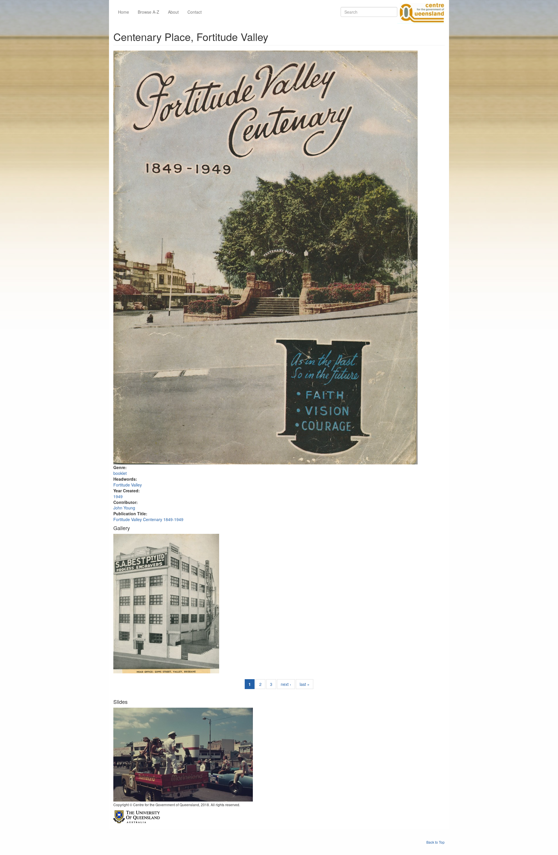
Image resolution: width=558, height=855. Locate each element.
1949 (118, 496)
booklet (120, 473)
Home (123, 12)
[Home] (420, 12)
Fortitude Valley (127, 485)
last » (305, 684)
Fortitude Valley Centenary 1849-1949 (148, 519)
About (173, 12)
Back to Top (435, 842)
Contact (194, 12)
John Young (124, 508)
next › (286, 684)
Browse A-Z (148, 12)
